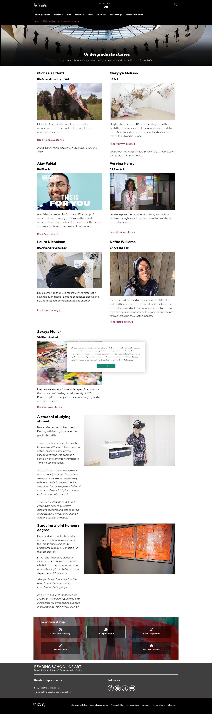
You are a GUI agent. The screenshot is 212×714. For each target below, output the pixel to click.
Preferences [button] (128, 360)
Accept (105, 366)
